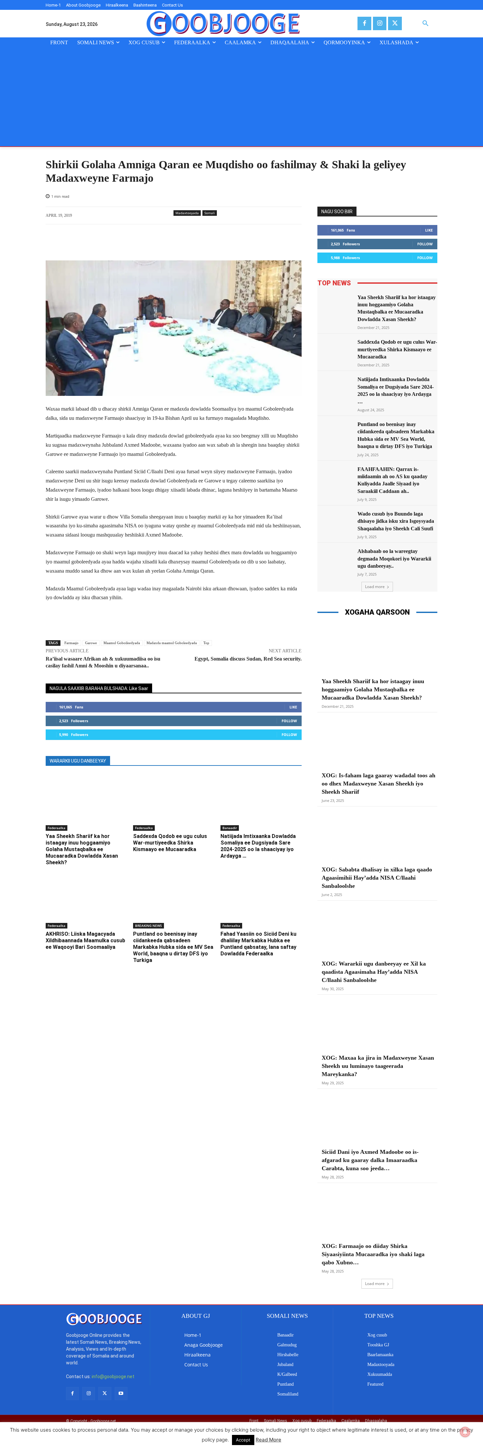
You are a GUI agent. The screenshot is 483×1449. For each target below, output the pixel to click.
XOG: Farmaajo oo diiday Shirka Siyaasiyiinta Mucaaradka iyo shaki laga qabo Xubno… (373, 1254)
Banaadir (229, 828)
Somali (209, 213)
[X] (395, 23)
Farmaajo (71, 643)
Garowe (91, 643)
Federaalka (56, 828)
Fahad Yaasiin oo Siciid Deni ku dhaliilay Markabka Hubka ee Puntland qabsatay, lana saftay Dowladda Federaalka (258, 944)
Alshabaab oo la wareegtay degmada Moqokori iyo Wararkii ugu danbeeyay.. (394, 558)
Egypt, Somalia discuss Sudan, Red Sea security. (248, 659)
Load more (375, 586)
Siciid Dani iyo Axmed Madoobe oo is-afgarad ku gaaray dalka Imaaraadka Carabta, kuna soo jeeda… (370, 1160)
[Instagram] (379, 23)
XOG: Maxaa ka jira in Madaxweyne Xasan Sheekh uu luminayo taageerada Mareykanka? (378, 1065)
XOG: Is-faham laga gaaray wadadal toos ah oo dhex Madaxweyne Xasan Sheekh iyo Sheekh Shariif (378, 783)
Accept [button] (243, 1439)
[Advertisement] (241, 97)
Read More (268, 1440)
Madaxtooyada (187, 213)
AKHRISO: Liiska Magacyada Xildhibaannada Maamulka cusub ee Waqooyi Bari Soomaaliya (85, 940)
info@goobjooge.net (113, 1376)
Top (206, 643)
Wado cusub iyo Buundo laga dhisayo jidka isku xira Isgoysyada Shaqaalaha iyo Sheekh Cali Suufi (395, 521)
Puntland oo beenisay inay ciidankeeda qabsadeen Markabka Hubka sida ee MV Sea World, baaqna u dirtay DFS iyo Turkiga (173, 947)
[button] (425, 23)
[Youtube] (121, 1393)
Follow (289, 720)
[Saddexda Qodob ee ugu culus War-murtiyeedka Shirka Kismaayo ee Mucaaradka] (173, 802)
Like (293, 706)
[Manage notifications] (465, 1432)
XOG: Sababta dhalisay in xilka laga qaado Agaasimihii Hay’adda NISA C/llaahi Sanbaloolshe (377, 877)
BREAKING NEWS (148, 925)
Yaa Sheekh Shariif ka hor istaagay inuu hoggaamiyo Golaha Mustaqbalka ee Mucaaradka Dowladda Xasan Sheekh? (82, 849)
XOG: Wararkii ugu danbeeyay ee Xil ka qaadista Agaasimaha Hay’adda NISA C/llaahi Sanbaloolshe (374, 971)
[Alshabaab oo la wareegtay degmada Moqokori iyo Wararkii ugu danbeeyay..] (335, 560)
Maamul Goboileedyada (122, 643)
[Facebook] (364, 23)
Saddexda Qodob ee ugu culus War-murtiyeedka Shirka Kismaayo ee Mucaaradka (170, 842)
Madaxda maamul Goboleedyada (172, 643)
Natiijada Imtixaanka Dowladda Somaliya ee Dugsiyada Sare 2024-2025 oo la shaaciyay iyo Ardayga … (258, 846)
